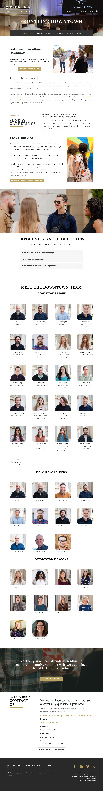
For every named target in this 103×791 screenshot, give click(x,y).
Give (91, 11)
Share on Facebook (45, 749)
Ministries (58, 11)
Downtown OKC (27, 33)
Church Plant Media (90, 780)
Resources (71, 11)
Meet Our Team (13, 765)
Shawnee (60, 33)
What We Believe (33, 765)
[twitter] (94, 766)
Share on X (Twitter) (60, 749)
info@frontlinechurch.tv (49, 722)
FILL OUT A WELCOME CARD (29, 69)
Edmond (39, 33)
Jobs (49, 765)
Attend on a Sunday (24, 11)
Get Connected (43, 11)
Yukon (79, 33)
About (10, 11)
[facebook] (75, 766)
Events (83, 11)
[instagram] (81, 766)
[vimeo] (87, 766)
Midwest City (49, 33)
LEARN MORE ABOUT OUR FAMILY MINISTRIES (26, 180)
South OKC (69, 33)
